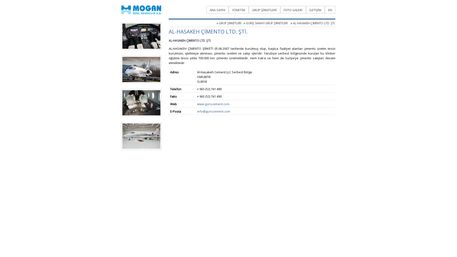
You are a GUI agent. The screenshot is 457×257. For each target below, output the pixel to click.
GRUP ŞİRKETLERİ (230, 23)
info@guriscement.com (213, 111)
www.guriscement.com (213, 104)
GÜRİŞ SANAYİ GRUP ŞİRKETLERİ (267, 23)
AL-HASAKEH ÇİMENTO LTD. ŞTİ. (314, 23)
